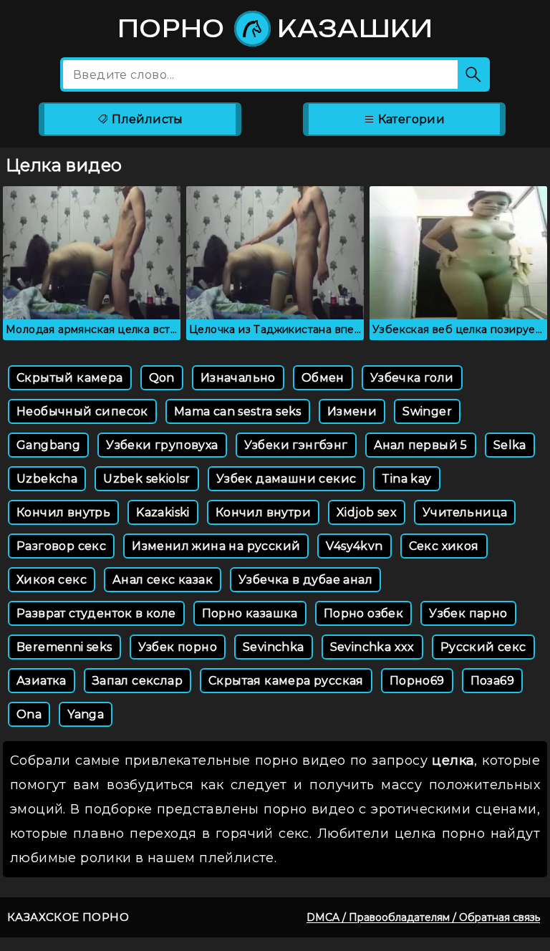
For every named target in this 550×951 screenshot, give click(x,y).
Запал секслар (137, 680)
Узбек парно (468, 613)
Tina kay (406, 479)
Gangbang (48, 445)
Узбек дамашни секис (286, 479)
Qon (162, 378)
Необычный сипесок (82, 411)
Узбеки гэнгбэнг (296, 445)
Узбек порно (177, 647)
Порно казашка (250, 613)
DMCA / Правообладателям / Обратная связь (423, 917)
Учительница (465, 512)
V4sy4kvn (354, 546)
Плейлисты (146, 119)
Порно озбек (363, 613)
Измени (352, 411)
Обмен (322, 378)
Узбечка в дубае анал (305, 579)
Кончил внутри (263, 512)
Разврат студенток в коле (96, 613)
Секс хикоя (444, 546)
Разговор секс (61, 546)
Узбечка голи (412, 378)
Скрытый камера (69, 378)
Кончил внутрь (63, 512)
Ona (29, 714)
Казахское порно (68, 917)
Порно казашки (275, 28)
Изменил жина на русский (216, 546)
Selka (509, 445)
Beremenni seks (64, 647)
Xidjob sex (367, 512)
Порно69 (417, 680)
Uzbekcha (46, 479)
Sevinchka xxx (372, 647)
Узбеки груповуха (162, 445)
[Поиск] (474, 74)
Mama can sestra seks (237, 411)
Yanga (85, 714)
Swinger (427, 411)
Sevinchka (273, 647)
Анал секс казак (162, 579)
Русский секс (483, 647)
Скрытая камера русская (286, 680)
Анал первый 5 (421, 445)
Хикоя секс (51, 579)
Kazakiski (163, 512)
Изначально (238, 378)
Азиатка (41, 680)
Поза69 (492, 680)
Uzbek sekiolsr (146, 479)
